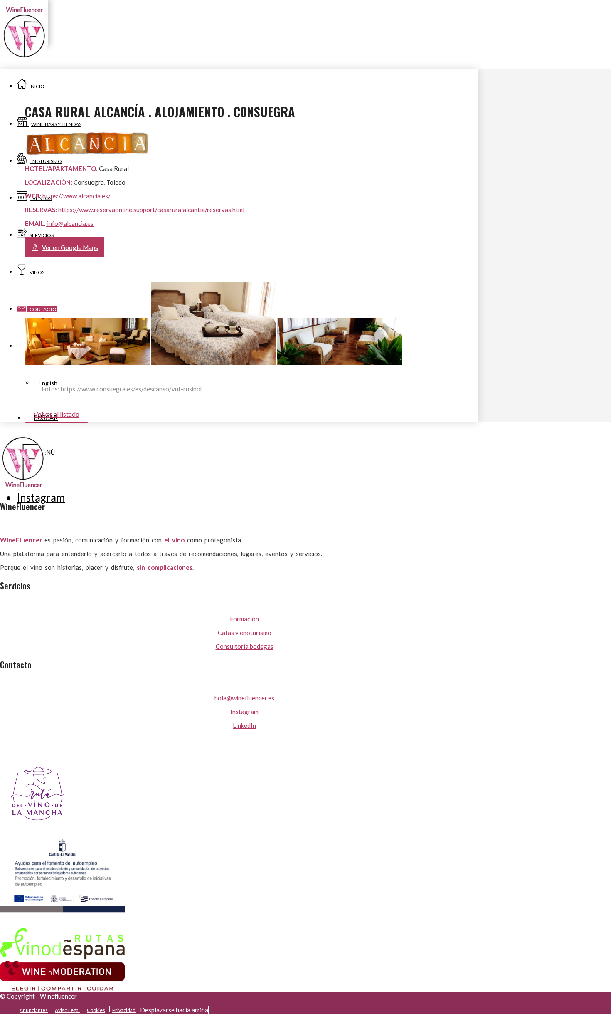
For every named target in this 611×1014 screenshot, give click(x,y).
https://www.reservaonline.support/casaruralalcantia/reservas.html (151, 209)
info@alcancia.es (70, 223)
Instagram (244, 711)
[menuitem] (34, 1009)
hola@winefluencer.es (244, 698)
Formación (244, 619)
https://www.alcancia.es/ (76, 196)
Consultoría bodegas (244, 646)
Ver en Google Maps (70, 247)
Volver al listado (56, 414)
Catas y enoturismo (244, 632)
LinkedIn (244, 725)
